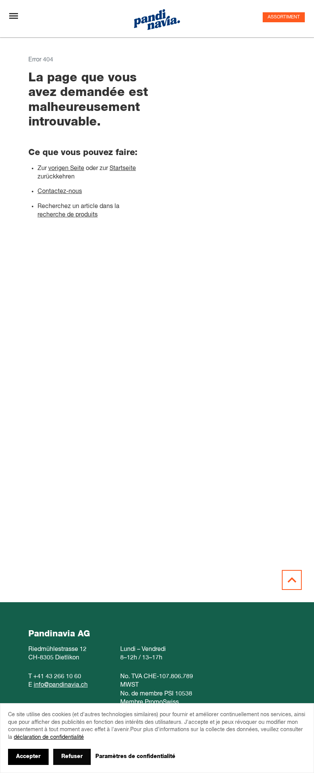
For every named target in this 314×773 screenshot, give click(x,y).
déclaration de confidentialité (49, 737)
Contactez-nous (60, 191)
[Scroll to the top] (292, 580)
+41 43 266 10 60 (57, 677)
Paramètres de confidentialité (135, 756)
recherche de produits (68, 215)
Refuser (72, 756)
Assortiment (284, 17)
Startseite (123, 168)
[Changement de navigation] (14, 16)
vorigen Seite (66, 168)
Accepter (28, 756)
